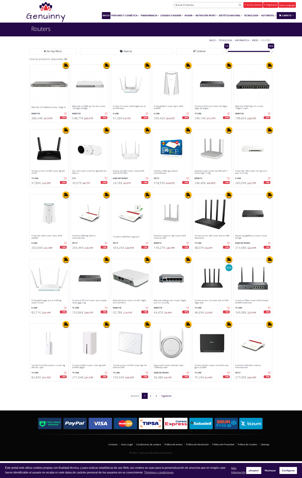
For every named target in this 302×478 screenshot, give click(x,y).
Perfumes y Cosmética (124, 15)
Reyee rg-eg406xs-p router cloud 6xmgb (251, 237)
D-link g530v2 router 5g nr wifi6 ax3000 (168, 107)
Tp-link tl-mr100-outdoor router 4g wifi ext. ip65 (48, 366)
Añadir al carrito (50, 125)
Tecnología (251, 15)
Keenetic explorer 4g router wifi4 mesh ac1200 (170, 237)
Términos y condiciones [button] (159, 472)
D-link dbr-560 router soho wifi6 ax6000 (46, 237)
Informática (242, 40)
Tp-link (198, 114)
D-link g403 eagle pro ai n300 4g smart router (46, 301)
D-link (116, 114)
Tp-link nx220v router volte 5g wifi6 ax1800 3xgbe (89, 366)
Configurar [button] (288, 470)
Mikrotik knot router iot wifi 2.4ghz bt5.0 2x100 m (129, 301)
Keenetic (198, 178)
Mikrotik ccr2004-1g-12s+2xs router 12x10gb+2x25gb (89, 107)
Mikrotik (35, 114)
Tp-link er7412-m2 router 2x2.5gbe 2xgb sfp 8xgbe (211, 107)
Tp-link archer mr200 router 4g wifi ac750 (48, 172)
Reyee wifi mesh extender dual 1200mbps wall (169, 366)
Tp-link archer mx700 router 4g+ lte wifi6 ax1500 (130, 366)
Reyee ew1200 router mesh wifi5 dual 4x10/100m (128, 172)
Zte (74, 178)
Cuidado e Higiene (170, 15)
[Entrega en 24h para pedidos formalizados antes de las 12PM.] (65, 65)
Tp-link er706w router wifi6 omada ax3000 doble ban (251, 301)
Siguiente (166, 396)
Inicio (106, 15)
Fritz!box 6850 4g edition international (83, 237)
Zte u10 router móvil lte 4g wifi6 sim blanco (89, 172)
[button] (126, 51)
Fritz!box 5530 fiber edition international (248, 366)
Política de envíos (173, 444)
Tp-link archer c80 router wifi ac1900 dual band (212, 237)
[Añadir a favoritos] (65, 114)
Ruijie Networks (120, 178)
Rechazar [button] (270, 470)
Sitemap (265, 444)
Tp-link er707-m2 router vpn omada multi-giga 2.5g (89, 301)
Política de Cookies (247, 444)
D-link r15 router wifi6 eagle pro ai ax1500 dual (129, 107)
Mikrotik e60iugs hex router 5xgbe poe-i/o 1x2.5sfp (170, 301)
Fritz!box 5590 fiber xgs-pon (126, 237)
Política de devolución (197, 444)
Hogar (188, 15)
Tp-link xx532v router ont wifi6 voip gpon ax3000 (211, 366)
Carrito (287, 15)
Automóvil (267, 15)
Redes (255, 40)
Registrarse (271, 4)
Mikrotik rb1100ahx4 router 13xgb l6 (48, 107)
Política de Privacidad (223, 444)
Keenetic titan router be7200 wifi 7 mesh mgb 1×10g (211, 172)
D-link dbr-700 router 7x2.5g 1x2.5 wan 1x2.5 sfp (251, 172)
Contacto (113, 444)
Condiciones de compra (148, 444)
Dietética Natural (229, 15)
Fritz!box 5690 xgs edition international (166, 172)
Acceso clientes (253, 4)
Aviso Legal (127, 444)
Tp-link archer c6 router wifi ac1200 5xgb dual (211, 301)
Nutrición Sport (206, 15)
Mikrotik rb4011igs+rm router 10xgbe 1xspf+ (249, 107)
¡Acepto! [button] (254, 470)
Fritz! (156, 178)
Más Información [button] (238, 470)
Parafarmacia (149, 15)
